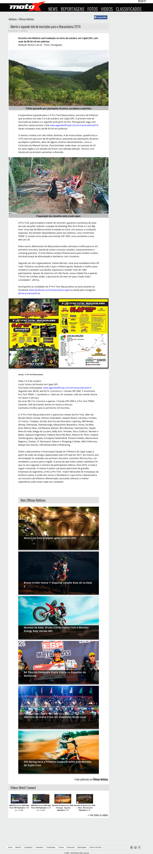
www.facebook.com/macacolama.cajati (49, 289)
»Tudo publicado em (91, 779)
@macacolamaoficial (29, 293)
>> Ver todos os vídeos (98, 815)
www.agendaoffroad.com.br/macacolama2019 (74, 125)
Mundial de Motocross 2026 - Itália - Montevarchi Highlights (84, 808)
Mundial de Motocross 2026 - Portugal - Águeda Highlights (62, 808)
